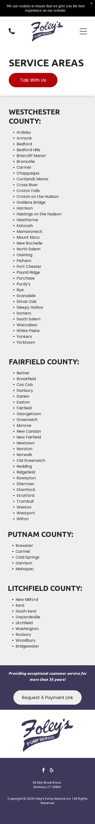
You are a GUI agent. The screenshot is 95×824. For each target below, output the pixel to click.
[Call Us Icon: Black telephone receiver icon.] (12, 34)
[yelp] (51, 771)
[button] (83, 31)
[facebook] (43, 771)
